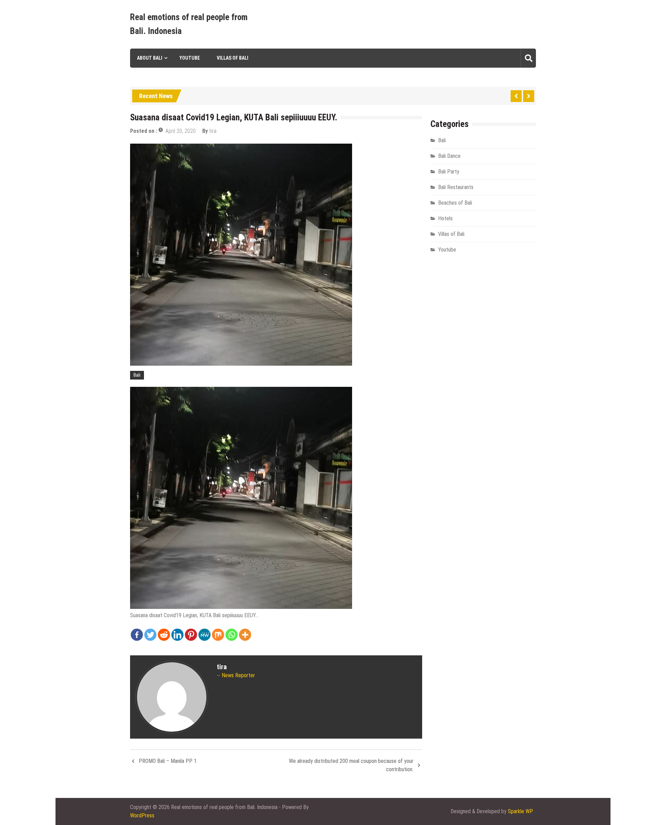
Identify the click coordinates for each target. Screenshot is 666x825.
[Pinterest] (191, 635)
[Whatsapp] (231, 635)
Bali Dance (449, 156)
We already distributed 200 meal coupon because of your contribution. (351, 765)
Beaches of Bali (455, 202)
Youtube (189, 58)
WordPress (142, 815)
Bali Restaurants (455, 187)
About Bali (149, 58)
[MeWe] (204, 635)
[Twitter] (150, 635)
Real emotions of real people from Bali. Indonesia (189, 24)
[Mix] (218, 635)
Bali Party (448, 171)
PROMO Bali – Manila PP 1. (168, 761)
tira (212, 131)
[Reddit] (164, 635)
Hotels (445, 218)
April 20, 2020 (180, 131)
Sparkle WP (520, 811)
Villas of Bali (232, 58)
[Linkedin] (177, 635)
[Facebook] (137, 635)
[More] (245, 635)
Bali (137, 375)
